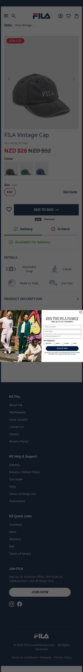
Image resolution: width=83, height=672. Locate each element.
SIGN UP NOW (62, 348)
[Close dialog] (81, 312)
